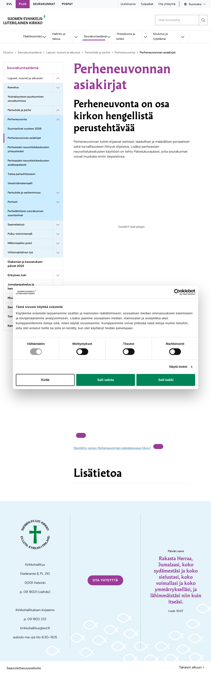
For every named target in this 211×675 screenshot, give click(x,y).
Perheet (13, 202)
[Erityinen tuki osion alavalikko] (58, 275)
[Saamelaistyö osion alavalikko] (58, 224)
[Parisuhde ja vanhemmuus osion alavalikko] (58, 192)
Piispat (67, 4)
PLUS (22, 4)
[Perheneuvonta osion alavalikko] (58, 119)
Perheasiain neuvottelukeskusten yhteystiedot (28, 149)
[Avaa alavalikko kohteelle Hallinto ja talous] (76, 37)
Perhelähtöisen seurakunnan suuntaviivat (25, 213)
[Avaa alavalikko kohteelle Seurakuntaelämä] (108, 36)
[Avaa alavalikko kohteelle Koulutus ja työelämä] (182, 37)
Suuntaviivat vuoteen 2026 (24, 129)
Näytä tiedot (178, 367)
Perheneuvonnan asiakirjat (24, 138)
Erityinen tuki (17, 275)
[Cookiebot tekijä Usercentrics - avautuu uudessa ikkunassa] (177, 292)
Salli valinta (105, 380)
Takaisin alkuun (191, 667)
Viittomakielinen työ (20, 252)
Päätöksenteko (32, 36)
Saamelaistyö (16, 224)
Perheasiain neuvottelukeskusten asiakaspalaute (28, 163)
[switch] (82, 351)
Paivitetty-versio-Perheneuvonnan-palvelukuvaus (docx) (112, 448)
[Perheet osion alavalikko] (58, 202)
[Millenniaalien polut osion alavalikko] (58, 243)
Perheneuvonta (125, 52)
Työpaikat (147, 4)
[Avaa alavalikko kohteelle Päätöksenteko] (44, 36)
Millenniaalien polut (20, 243)
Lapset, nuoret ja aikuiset (63, 52)
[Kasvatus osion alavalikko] (58, 87)
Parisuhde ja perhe (97, 52)
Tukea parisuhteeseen (21, 174)
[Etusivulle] (24, 19)
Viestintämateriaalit (20, 183)
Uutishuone (128, 4)
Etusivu (8, 52)
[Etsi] (203, 20)
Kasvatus (13, 87)
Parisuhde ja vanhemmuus (24, 192)
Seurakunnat (44, 4)
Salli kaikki (165, 380)
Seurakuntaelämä (94, 36)
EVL (9, 4)
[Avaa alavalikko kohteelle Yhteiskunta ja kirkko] (145, 37)
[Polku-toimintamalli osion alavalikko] (58, 234)
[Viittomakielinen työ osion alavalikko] (58, 252)
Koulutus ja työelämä (160, 36)
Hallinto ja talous (58, 36)
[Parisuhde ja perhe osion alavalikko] (58, 110)
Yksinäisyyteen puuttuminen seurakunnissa (26, 99)
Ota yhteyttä (166, 4)
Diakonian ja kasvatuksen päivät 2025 (25, 264)
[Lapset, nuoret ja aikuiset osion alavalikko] (58, 78)
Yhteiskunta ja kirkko (125, 36)
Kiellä (45, 380)
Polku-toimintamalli (20, 234)
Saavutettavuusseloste (24, 668)
